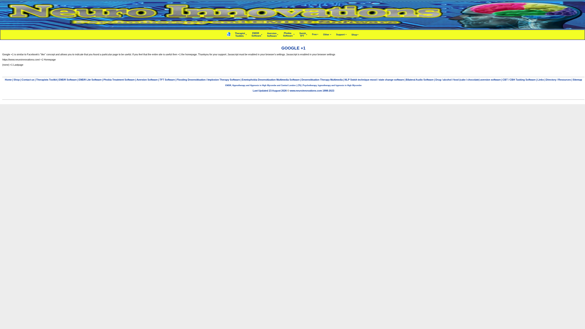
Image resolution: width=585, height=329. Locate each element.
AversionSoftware (272, 34)
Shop (354, 34)
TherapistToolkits (240, 34)
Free (314, 34)
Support (340, 34)
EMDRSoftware (256, 34)
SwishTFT (302, 34)
